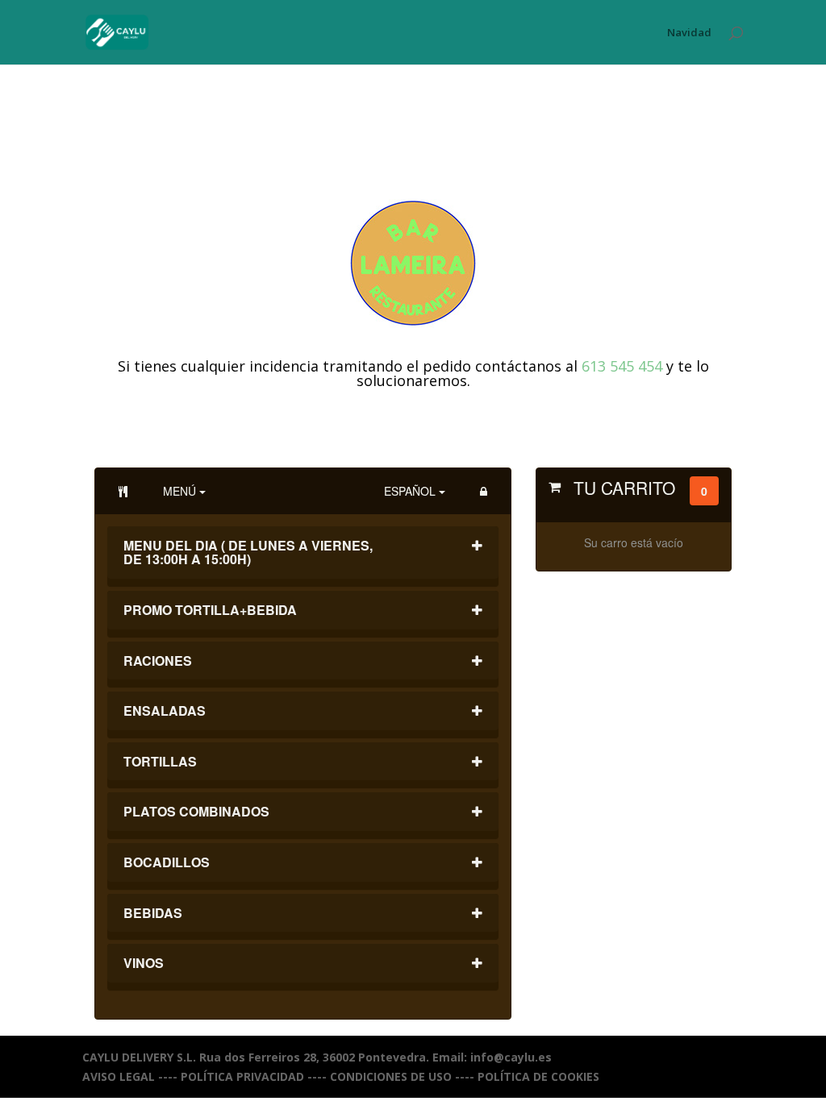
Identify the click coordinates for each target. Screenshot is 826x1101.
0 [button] (704, 491)
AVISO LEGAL (118, 1076)
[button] (484, 490)
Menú (181, 491)
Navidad (689, 33)
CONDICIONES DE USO (391, 1076)
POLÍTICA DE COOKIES (538, 1076)
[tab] (302, 556)
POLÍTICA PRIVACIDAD (242, 1076)
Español (411, 491)
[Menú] (123, 490)
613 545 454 (622, 366)
